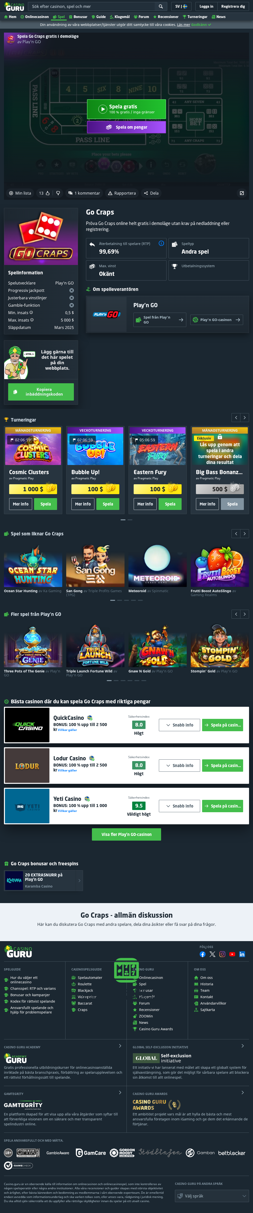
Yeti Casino (68, 798)
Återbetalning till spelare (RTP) (124, 243)
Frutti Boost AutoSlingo (213, 593)
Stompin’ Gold (214, 671)
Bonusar (80, 16)
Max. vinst (107, 265)
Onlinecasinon (37, 16)
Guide (101, 16)
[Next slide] (244, 417)
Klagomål (122, 16)
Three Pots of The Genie (32, 673)
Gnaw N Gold (150, 671)
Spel (61, 16)
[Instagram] (222, 954)
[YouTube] (232, 954)
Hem (12, 16)
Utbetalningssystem (198, 265)
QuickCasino (69, 717)
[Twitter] (212, 954)
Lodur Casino (70, 758)
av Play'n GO (29, 42)
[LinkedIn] (242, 954)
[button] (151, 193)
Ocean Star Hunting (33, 591)
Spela (46, 504)
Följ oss (206, 947)
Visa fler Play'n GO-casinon (127, 834)
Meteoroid (148, 591)
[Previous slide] (236, 417)
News (221, 16)
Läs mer (183, 24)
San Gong (94, 593)
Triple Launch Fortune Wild (91, 673)
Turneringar (198, 16)
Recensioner (168, 16)
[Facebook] (203, 954)
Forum (144, 16)
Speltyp (188, 243)
